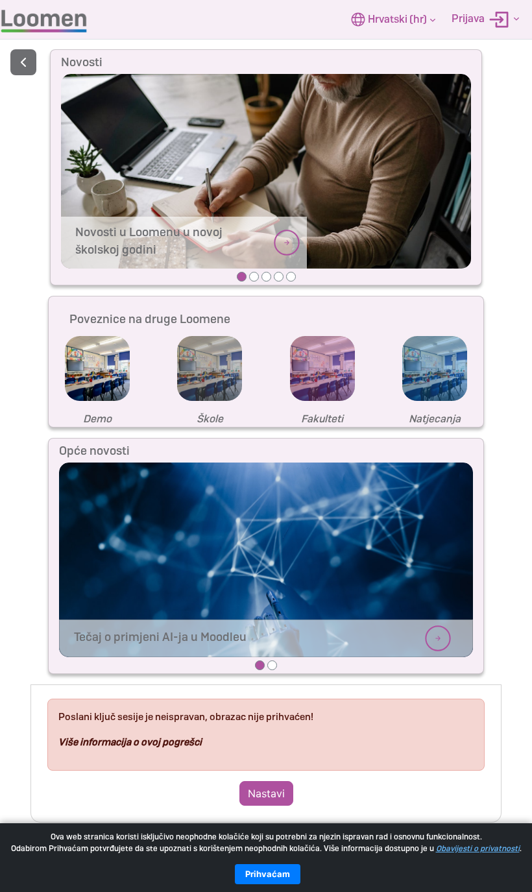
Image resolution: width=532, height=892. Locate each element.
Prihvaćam (267, 874)
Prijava (469, 18)
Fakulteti (322, 419)
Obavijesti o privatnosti (478, 848)
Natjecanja (435, 419)
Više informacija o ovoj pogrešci (130, 742)
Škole (210, 419)
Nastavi (266, 793)
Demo (97, 419)
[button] (393, 19)
